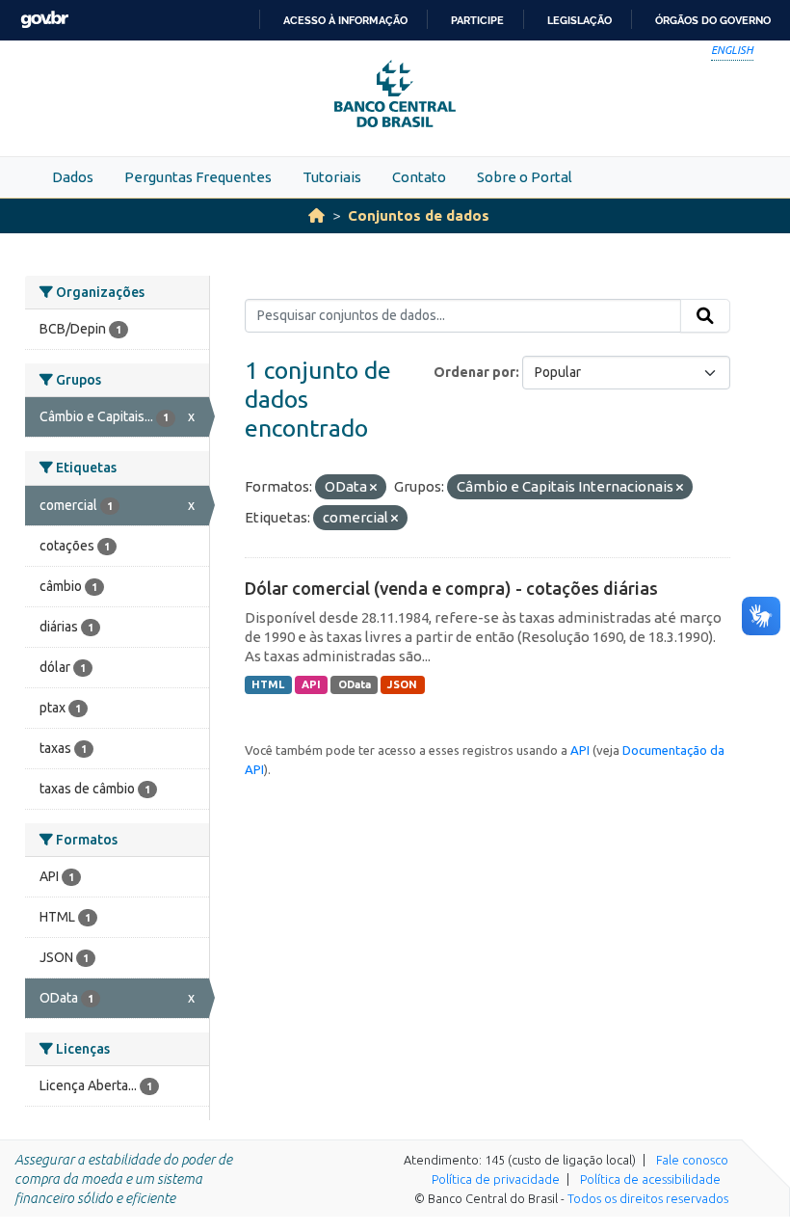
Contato (419, 177)
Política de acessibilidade (650, 1179)
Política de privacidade (496, 1179)
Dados (72, 177)
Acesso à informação (345, 20)
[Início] (316, 215)
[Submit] (705, 316)
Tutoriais (332, 177)
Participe (477, 20)
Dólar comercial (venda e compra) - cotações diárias (451, 588)
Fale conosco (692, 1159)
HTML (267, 684)
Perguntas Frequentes (198, 177)
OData (354, 684)
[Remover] (373, 488)
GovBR (44, 20)
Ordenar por (474, 372)
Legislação (579, 20)
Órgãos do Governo (713, 20)
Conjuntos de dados (418, 215)
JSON (402, 684)
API (311, 684)
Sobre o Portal (524, 177)
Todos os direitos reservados (647, 1198)
